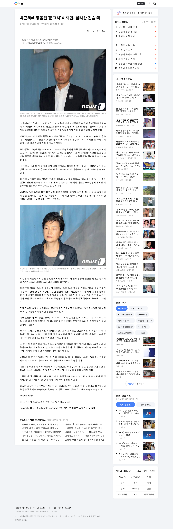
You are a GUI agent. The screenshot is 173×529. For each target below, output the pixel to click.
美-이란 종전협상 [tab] (125, 326)
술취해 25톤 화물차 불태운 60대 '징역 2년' (84, 439)
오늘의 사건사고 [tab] (145, 320)
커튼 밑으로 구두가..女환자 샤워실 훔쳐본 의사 (41, 435)
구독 (142, 3)
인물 (149, 488)
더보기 (135, 383)
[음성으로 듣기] (88, 31)
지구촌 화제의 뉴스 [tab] (139, 308)
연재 (136, 494)
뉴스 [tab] (139, 470)
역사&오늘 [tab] (141, 333)
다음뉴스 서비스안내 (22, 508)
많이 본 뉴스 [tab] (125, 404)
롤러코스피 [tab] (142, 314)
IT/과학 (135, 488)
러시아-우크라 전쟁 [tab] (126, 320)
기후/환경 (135, 477)
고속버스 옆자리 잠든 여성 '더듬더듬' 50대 (84, 435)
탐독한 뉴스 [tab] (146, 404)
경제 (122, 482)
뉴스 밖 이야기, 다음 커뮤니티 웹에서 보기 (140, 12)
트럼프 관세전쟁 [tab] (125, 333)
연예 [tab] (145, 471)
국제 (149, 482)
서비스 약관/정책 (65, 508)
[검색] (155, 3)
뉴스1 (21, 3)
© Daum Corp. (20, 520)
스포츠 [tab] (152, 471)
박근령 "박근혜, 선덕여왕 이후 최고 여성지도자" (41, 424)
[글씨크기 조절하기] (98, 31)
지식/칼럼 (122, 494)
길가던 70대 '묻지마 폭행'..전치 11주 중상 (40, 439)
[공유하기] (149, 3)
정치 (136, 482)
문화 (122, 488)
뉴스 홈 (122, 477)
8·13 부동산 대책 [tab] (125, 314)
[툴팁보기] (155, 22)
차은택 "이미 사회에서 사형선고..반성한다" (41, 432)
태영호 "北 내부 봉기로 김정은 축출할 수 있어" (84, 424)
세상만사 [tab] (122, 308)
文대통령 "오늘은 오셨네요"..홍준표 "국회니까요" (84, 428)
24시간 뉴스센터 (39, 508)
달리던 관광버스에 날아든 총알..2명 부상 (83, 432)
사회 (149, 477)
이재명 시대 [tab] (143, 326)
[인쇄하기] (103, 31)
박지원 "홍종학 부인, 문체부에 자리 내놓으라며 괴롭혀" (41, 428)
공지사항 (52, 508)
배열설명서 (149, 494)
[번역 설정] (93, 31)
